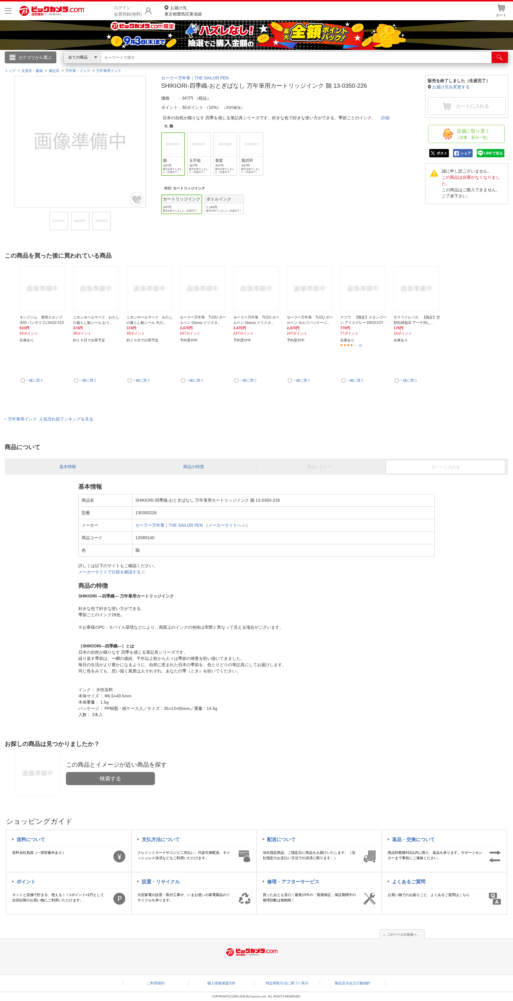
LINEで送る (493, 153)
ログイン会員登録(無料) (128, 10)
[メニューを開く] (8, 11)
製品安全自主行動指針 (352, 983)
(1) (360, 345)
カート (501, 15)
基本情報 (67, 466)
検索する (110, 779)
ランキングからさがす (233, 65)
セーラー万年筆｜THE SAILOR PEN (195, 78)
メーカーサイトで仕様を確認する (109, 571)
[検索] (500, 57)
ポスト (442, 153)
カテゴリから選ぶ (35, 57)
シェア (465, 153)
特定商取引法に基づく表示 (287, 983)
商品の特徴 (193, 466)
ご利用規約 (156, 983)
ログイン (129, 67)
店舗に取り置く (473, 134)
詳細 (385, 117)
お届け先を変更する (451, 86)
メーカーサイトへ (224, 525)
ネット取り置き (333, 65)
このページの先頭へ (402, 934)
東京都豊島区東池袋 (183, 10)
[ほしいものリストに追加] (136, 199)
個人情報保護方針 (221, 983)
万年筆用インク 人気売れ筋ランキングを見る (50, 419)
